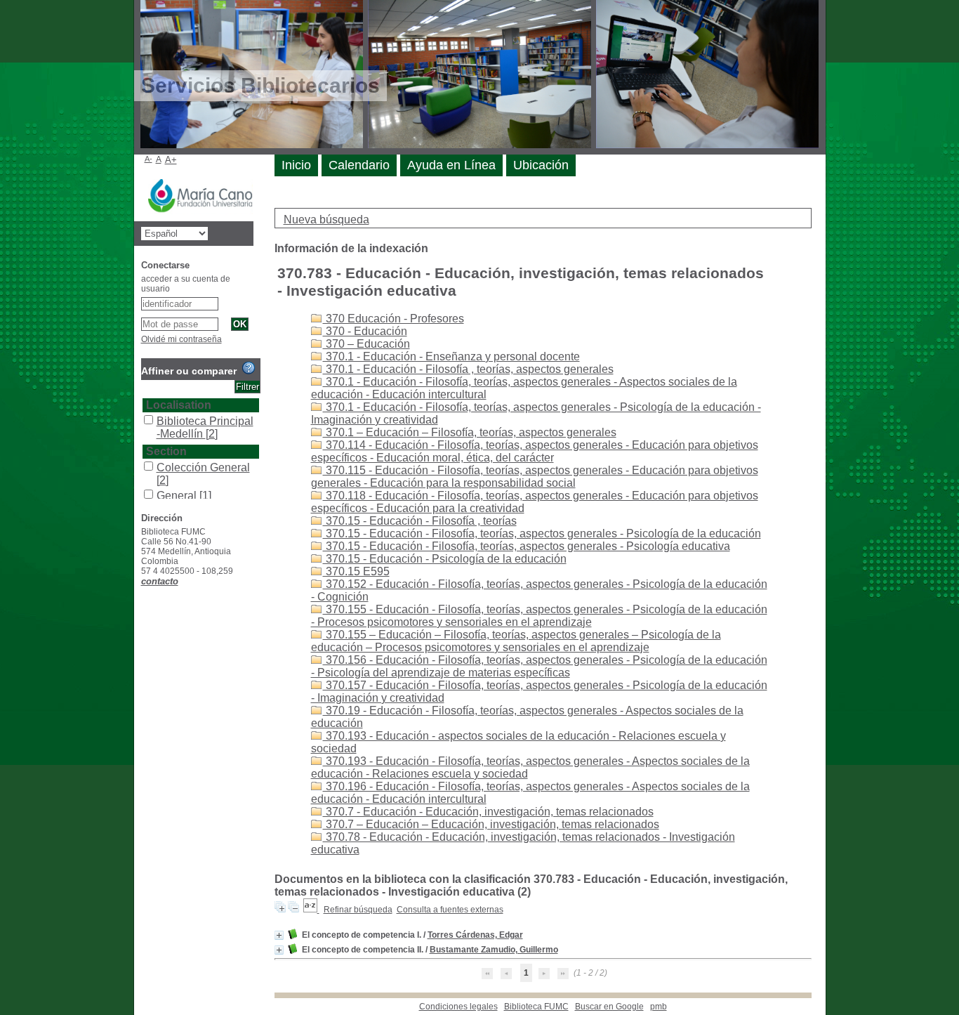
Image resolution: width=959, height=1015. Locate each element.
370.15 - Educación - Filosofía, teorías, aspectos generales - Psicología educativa (526, 546)
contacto (159, 581)
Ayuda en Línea (451, 165)
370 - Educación (365, 331)
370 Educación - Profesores (393, 319)
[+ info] (279, 935)
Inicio (296, 165)
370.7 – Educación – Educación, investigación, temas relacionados (491, 824)
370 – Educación (366, 344)
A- (148, 159)
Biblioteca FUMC (536, 1006)
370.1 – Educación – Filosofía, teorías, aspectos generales (469, 432)
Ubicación (541, 165)
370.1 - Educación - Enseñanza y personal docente (451, 356)
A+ (171, 160)
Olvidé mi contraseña (181, 339)
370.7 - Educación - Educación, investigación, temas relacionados (488, 812)
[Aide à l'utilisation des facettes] (248, 368)
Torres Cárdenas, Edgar (475, 935)
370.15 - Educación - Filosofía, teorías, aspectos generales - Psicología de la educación (542, 533)
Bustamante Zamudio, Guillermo (494, 950)
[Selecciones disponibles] (311, 910)
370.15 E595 (356, 571)
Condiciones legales (458, 1006)
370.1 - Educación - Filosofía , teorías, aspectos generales (468, 369)
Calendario (359, 165)
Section (166, 451)
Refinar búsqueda (358, 910)
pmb (658, 1006)
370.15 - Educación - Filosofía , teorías (420, 521)
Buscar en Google (609, 1006)
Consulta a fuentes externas (450, 910)
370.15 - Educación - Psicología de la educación (445, 559)
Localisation (178, 405)
